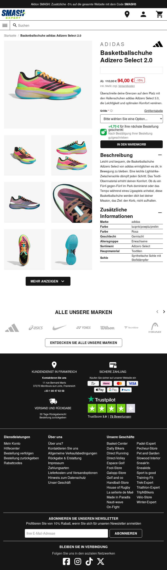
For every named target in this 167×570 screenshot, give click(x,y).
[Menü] (5, 25)
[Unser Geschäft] (127, 14)
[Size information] (111, 110)
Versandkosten (126, 86)
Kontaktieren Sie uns (54, 377)
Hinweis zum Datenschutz (67, 477)
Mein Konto (12, 443)
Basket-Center (117, 443)
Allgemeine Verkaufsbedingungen (72, 453)
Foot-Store (114, 467)
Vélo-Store (144, 497)
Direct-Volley (116, 458)
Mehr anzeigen (44, 281)
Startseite (10, 35)
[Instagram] (78, 562)
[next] (164, 312)
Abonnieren (126, 533)
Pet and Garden (148, 453)
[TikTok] (89, 562)
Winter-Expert (146, 502)
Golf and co (115, 477)
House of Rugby (118, 487)
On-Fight (113, 506)
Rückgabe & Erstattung (64, 458)
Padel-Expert (146, 443)
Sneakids (143, 467)
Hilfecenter (12, 448)
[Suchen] (14, 25)
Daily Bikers (115, 448)
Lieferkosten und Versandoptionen (73, 472)
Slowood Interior (148, 458)
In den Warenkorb (131, 144)
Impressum (56, 463)
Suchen (23, 25)
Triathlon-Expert (148, 487)
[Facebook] (66, 562)
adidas (112, 44)
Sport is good (146, 472)
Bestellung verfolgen (19, 453)
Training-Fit (145, 477)
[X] (101, 562)
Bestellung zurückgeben (53, 417)
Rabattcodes (13, 463)
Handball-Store (118, 482)
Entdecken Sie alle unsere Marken (83, 342)
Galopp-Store (116, 472)
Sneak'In (143, 463)
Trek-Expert (145, 482)
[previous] (157, 312)
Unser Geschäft (59, 482)
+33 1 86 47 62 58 (54, 391)
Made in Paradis (118, 497)
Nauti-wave (115, 502)
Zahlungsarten (58, 467)
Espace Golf (115, 463)
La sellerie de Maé (120, 492)
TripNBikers (145, 492)
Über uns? (55, 443)
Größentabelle (153, 111)
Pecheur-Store (147, 448)
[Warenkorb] (160, 14)
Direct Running (118, 453)
